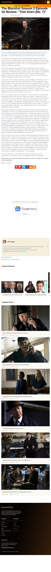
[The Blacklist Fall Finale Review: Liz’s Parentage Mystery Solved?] (25, 493)
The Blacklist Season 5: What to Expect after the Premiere (15, 380)
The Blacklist (10, 52)
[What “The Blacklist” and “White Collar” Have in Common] (25, 334)
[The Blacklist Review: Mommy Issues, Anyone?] (25, 429)
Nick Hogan (5, 15)
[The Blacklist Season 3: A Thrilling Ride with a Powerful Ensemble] (25, 397)
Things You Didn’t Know (6, 547)
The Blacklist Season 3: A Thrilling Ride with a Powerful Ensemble (17, 412)
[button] (48, 2)
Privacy (15, 539)
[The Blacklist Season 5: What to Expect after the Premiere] (25, 365)
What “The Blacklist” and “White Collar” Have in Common (15, 348)
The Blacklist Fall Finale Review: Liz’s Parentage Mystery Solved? (16, 507)
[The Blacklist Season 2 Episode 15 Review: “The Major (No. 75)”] (25, 461)
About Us (16, 545)
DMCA (15, 541)
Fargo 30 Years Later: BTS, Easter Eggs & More (35, 310)
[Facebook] (23, 182)
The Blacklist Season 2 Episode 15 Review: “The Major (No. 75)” (16, 476)
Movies (2, 541)
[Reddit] (31, 182)
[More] (34, 182)
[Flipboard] (20, 182)
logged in (9, 275)
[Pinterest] (16, 182)
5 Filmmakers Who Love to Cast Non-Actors (12, 310)
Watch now (33, 5)
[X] (27, 182)
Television (3, 539)
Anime (2, 545)
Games (2, 550)
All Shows (3, 552)
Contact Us (16, 547)
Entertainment (4, 543)
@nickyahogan (24, 267)
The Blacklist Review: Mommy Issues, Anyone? (13, 444)
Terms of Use (17, 543)
